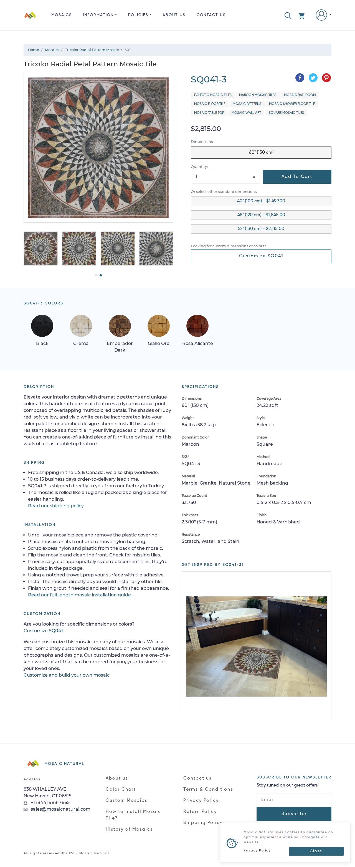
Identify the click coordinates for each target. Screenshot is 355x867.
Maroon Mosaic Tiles (257, 95)
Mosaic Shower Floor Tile (292, 104)
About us (174, 15)
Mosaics (61, 15)
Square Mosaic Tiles (286, 113)
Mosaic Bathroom (300, 95)
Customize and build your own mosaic (67, 675)
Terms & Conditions (208, 789)
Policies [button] (138, 15)
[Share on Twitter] (313, 78)
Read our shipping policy (56, 505)
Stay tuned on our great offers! (288, 785)
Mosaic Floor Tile (209, 104)
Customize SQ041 (261, 256)
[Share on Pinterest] (326, 78)
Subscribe (294, 814)
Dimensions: (202, 142)
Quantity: (199, 167)
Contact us (211, 15)
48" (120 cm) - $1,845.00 (261, 215)
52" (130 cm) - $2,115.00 (261, 229)
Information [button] (98, 15)
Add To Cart (297, 177)
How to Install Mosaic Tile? (133, 815)
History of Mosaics (129, 829)
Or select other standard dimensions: (224, 192)
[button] (288, 15)
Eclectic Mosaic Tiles (213, 95)
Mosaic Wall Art (246, 113)
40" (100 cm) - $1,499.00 (261, 201)
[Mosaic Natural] (30, 19)
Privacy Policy (201, 800)
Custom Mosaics (126, 800)
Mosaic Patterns (247, 104)
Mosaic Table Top (209, 113)
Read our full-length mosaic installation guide (79, 595)
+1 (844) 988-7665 (50, 802)
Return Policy (200, 812)
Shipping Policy (203, 823)
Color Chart (121, 789)
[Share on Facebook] (300, 78)
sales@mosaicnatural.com (60, 809)
